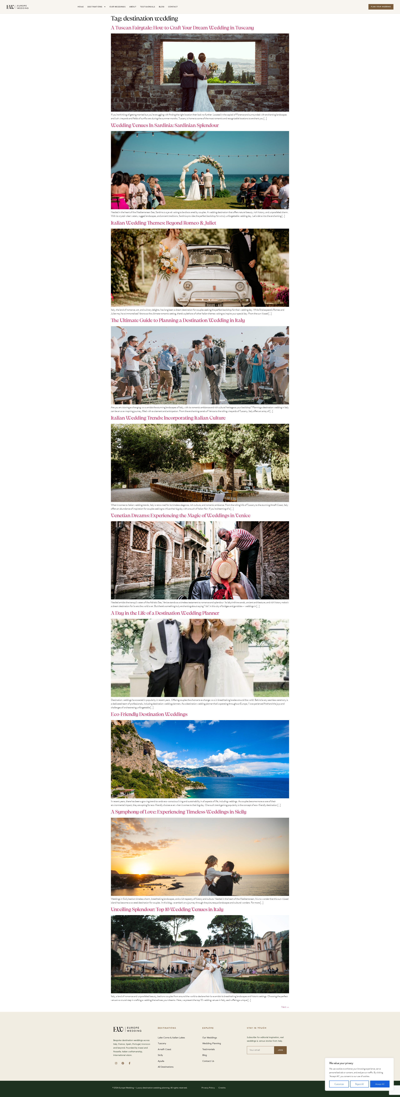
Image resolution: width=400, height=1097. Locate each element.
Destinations (95, 7)
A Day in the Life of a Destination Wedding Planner (165, 613)
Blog (161, 7)
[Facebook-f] (129, 1063)
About (132, 7)
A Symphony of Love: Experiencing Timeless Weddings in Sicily (178, 812)
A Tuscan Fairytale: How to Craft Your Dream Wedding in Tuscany (182, 28)
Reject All (359, 1084)
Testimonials (147, 7)
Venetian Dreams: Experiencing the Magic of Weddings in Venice (180, 515)
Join (280, 1050)
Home (81, 7)
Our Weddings (117, 7)
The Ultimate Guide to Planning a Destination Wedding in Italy (178, 320)
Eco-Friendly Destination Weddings (149, 714)
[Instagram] (116, 1063)
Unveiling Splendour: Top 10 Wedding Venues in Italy (167, 909)
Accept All (379, 1084)
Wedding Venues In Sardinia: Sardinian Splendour (165, 125)
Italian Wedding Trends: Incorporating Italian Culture (168, 418)
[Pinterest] (122, 1063)
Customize (339, 1084)
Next (285, 1007)
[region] (359, 1074)
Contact (173, 7)
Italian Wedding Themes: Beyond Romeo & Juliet (163, 223)
